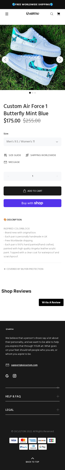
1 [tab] (30, 93)
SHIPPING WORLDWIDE (43, 155)
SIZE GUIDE (15, 155)
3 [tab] (35, 93)
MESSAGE (14, 162)
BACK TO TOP (32, 462)
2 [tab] (32, 93)
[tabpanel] (32, 57)
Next (59, 59)
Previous (5, 59)
